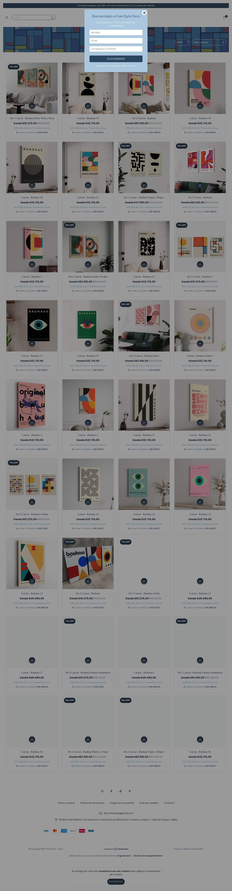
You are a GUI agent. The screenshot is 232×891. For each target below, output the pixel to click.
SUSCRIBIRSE (116, 58)
